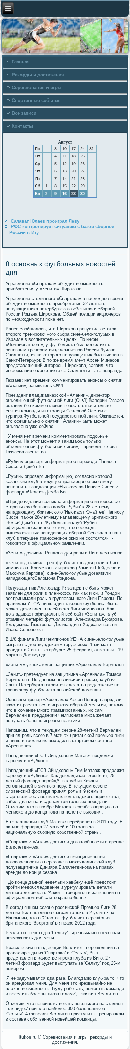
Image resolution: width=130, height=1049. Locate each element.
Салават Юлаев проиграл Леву (45, 221)
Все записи (24, 113)
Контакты (22, 126)
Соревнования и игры (36, 87)
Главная (21, 62)
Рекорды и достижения (38, 74)
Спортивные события (36, 100)
